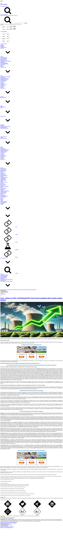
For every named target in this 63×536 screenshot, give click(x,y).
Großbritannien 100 (3, 84)
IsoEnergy (2, 413)
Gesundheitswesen (3, 179)
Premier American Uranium (5, 422)
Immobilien (2, 185)
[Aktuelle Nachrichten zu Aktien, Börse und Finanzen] (4, 6)
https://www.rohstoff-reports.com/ (34, 363)
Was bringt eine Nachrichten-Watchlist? (6, 279)
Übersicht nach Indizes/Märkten (5, 76)
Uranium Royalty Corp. (4, 445)
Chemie (1, 172)
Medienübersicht (3, 106)
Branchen (1, 96)
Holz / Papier (2, 183)
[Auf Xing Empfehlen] (37, 507)
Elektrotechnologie (3, 174)
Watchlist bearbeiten (3, 277)
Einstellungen (2, 278)
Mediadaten (10, 524)
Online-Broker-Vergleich (4, 128)
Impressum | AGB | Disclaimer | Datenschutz (7, 526)
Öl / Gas (1, 197)
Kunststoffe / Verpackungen (4, 190)
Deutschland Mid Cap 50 (4, 79)
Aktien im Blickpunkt (3, 57)
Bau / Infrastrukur (3, 169)
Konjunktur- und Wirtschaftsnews (5, 61)
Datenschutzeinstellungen (4, 524)
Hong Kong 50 (2, 88)
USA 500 (1, 153)
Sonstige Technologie (3, 201)
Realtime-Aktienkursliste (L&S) (5, 126)
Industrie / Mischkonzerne (4, 186)
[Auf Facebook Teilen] (7, 507)
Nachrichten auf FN (3, 47)
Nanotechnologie (3, 195)
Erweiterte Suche (4, 43)
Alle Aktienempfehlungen (4, 63)
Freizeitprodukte (2, 178)
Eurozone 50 (2, 83)
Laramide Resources (3, 416)
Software (1, 200)
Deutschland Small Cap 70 (4, 78)
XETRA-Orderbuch (3, 136)
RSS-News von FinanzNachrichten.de (6, 527)
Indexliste (1, 147)
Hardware (1, 182)
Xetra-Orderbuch (8, 522)
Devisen (16, 257)
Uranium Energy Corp (4, 439)
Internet (1, 187)
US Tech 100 (2, 82)
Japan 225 (2, 87)
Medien (1, 194)
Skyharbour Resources (4, 433)
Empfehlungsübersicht (3, 62)
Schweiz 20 (2, 85)
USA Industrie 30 (3, 152)
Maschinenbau (2, 193)
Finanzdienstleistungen (3, 177)
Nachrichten (2, 45)
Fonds (16, 226)
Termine (1, 66)
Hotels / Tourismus (3, 184)
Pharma (1, 198)
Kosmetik (1, 189)
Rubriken (1, 56)
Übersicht (1, 137)
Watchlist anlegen (3, 280)
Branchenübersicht (3, 97)
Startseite (1, 44)
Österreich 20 (2, 86)
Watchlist (16, 273)
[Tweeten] (22, 507)
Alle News (2, 48)
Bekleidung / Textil (3, 170)
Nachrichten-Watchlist (3, 275)
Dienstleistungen (3, 173)
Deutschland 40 (2, 77)
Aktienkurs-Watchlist (3, 276)
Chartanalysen (2, 64)
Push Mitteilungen (3, 290)
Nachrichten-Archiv (6, 523)
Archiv (1, 107)
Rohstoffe (1, 199)
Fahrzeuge (2, 176)
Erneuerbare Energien (3, 175)
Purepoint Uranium (3, 428)
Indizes (1, 75)
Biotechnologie (2, 171)
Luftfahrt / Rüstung (3, 192)
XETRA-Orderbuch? (3, 138)
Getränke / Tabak (3, 180)
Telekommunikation (3, 202)
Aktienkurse (2, 124)
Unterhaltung (2, 203)
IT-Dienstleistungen (3, 188)
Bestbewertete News (3, 59)
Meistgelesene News (3, 60)
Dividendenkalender (3, 127)
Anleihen (16, 234)
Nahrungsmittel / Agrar (4, 196)
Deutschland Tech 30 (3, 80)
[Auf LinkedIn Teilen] (52, 507)
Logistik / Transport (3, 191)
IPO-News (2, 65)
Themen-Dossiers (3, 67)
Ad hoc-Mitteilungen (3, 4)
